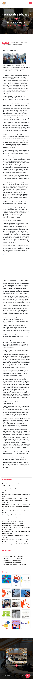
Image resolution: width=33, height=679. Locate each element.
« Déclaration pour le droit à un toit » (12, 504)
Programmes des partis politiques (12, 562)
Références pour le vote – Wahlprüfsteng (14, 556)
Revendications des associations (12, 560)
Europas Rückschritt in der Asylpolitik (12, 539)
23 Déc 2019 (5, 42)
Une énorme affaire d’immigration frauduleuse (14, 510)
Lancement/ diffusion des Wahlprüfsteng (14, 564)
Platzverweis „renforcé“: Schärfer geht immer (14, 506)
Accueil (9, 23)
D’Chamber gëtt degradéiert (9, 523)
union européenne (18, 44)
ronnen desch (15, 42)
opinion (12, 44)
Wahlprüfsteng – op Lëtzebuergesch (13, 558)
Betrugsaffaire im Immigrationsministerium (13, 494)
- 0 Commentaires (23, 42)
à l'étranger (19, 23)
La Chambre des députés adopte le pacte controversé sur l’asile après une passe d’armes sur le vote (16, 527)
